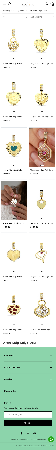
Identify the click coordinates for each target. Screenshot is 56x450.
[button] (13, 58)
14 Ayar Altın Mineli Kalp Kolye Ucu (12, 170)
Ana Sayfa (7, 10)
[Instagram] (28, 433)
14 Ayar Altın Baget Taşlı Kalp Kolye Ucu (40, 330)
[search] (9, 4)
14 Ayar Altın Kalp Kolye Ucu (14, 63)
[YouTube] (34, 433)
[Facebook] (21, 433)
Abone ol (28, 423)
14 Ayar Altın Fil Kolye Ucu (13, 223)
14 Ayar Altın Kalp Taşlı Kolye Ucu (41, 170)
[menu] (4, 4)
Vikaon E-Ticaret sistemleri (31, 445)
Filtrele (5, 17)
